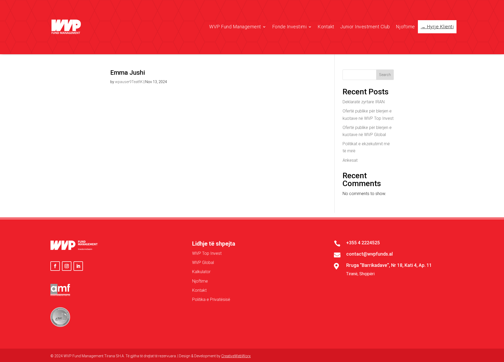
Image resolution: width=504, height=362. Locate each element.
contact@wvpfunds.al (369, 254)
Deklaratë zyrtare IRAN (364, 101)
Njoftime (405, 26)
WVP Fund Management (235, 26)
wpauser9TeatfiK (129, 82)
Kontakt (326, 26)
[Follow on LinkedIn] (78, 266)
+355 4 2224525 (363, 242)
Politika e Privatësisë (211, 299)
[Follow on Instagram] (66, 266)
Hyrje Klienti (440, 26)
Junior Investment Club (365, 26)
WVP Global (203, 262)
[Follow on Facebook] (55, 266)
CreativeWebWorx (236, 356)
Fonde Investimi (289, 26)
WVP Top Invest (207, 253)
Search (385, 75)
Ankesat (350, 160)
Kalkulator (201, 271)
